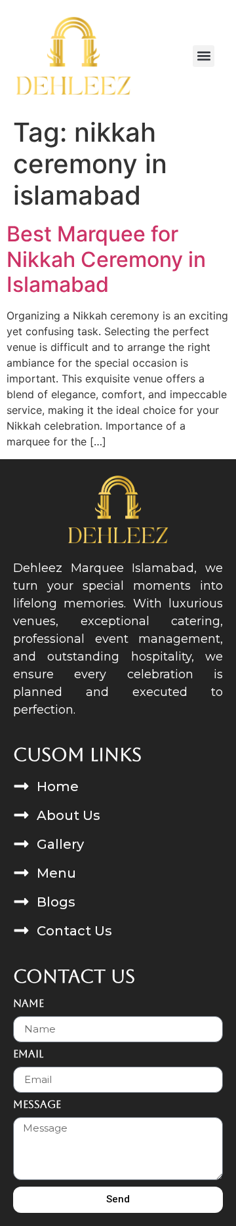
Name (28, 1004)
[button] (203, 56)
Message (37, 1105)
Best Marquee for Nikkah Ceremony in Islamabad (106, 259)
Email (28, 1054)
